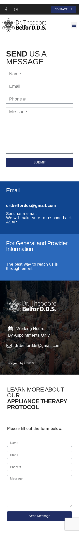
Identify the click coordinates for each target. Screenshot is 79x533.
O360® (29, 363)
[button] (74, 25)
